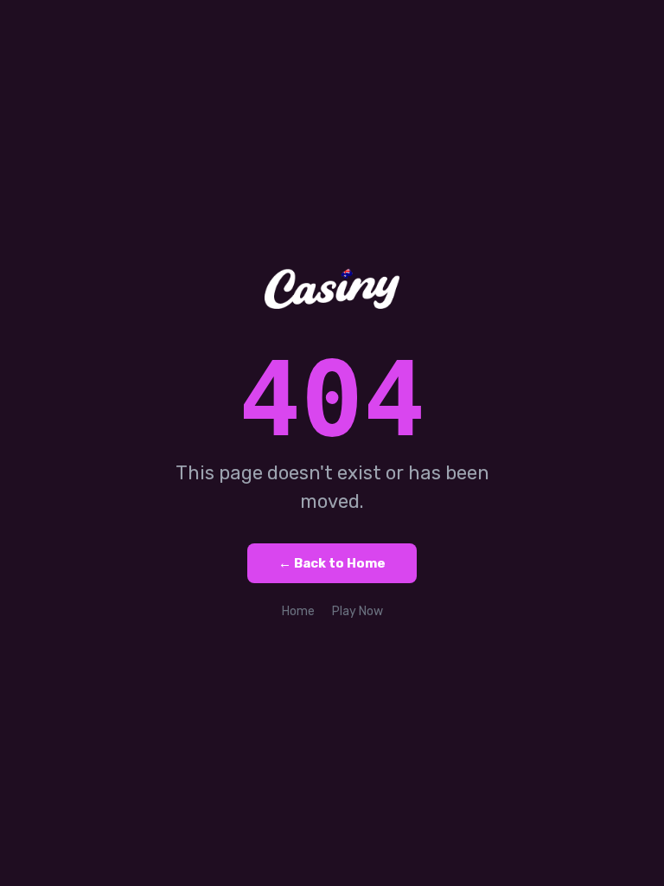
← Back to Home (332, 563)
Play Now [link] (357, 611)
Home (298, 611)
